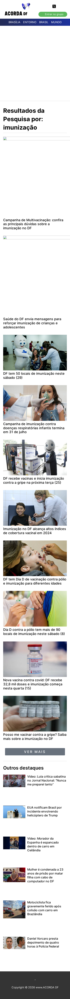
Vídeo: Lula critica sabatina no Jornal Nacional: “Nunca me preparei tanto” (46, 780)
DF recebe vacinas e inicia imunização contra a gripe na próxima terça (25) (33, 480)
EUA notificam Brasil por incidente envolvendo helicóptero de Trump (44, 811)
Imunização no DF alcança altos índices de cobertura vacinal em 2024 (34, 531)
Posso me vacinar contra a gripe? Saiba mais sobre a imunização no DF (34, 737)
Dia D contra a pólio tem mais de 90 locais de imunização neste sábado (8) (34, 632)
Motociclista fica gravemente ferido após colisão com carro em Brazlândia (44, 908)
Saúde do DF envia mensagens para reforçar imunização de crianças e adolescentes (32, 323)
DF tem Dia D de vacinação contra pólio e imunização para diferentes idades (34, 581)
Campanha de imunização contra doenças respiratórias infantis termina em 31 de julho (33, 428)
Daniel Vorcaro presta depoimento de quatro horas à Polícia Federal (43, 942)
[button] (35, 751)
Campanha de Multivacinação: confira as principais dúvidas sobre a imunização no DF (33, 224)
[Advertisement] (35, 63)
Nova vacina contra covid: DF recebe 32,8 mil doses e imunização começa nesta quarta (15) (32, 684)
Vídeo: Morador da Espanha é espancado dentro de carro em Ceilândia (43, 844)
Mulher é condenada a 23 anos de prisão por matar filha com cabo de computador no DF (45, 875)
